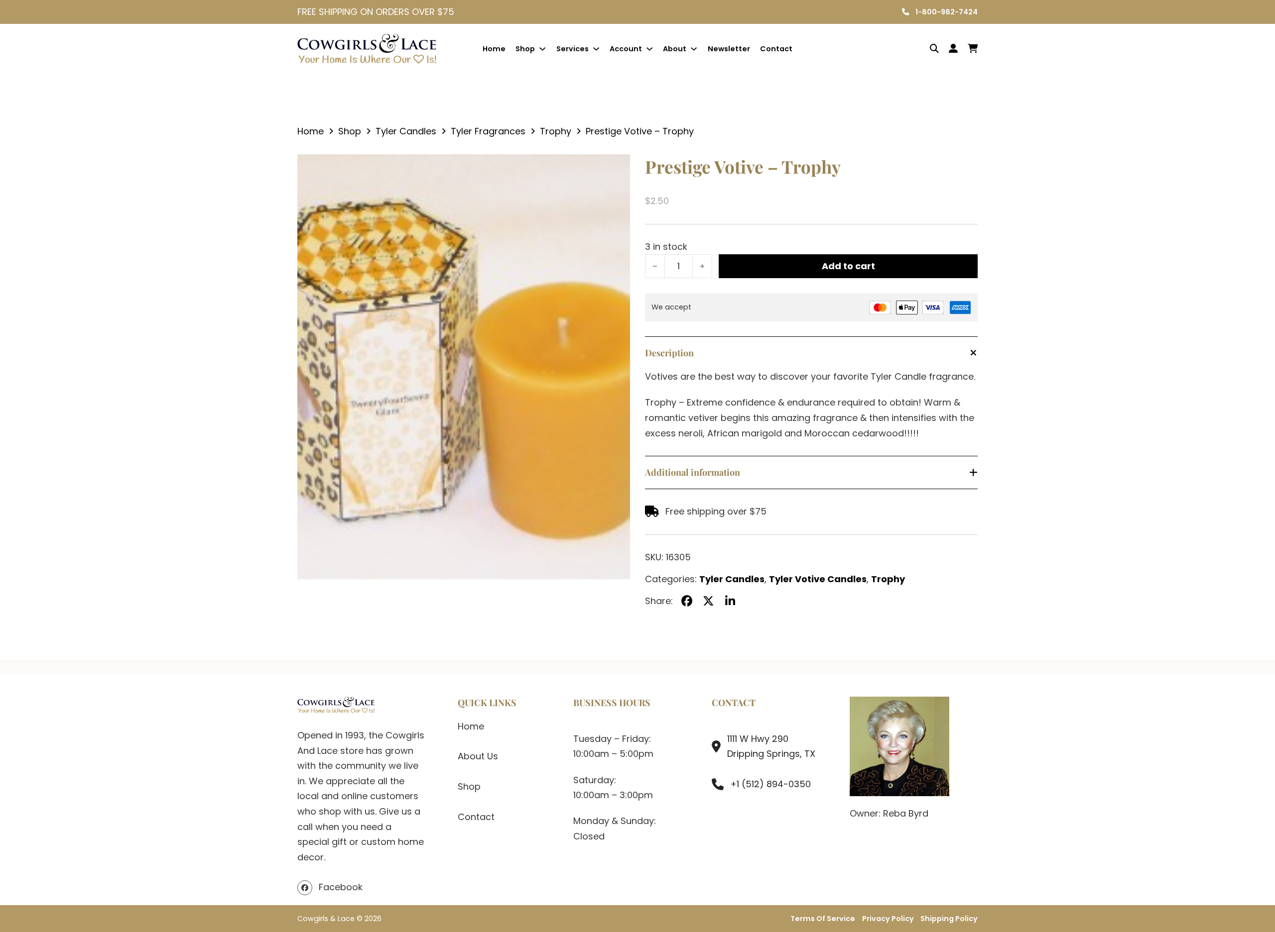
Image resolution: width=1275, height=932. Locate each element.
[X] (708, 601)
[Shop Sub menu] (542, 48)
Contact (776, 49)
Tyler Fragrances (488, 131)
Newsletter (729, 49)
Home (494, 49)
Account (626, 49)
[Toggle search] (927, 48)
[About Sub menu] (693, 48)
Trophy (555, 131)
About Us (478, 756)
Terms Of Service (822, 919)
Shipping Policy (949, 919)
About (674, 49)
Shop (525, 49)
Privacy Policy (888, 919)
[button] (617, 168)
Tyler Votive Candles (818, 579)
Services (572, 49)
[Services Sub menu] (596, 48)
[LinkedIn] (730, 601)
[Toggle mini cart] (973, 48)
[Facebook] (686, 601)
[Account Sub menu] (649, 48)
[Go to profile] (953, 49)
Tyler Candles (406, 131)
